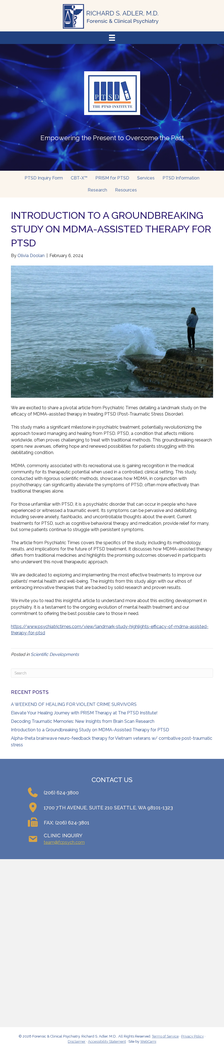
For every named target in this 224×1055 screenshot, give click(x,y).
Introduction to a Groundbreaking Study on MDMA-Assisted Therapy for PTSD (90, 729)
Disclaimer (77, 1041)
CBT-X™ (79, 178)
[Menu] (112, 37)
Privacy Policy (192, 1036)
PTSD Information (181, 178)
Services (146, 178)
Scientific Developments (55, 654)
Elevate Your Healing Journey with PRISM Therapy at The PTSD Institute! (84, 712)
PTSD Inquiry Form (44, 178)
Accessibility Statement (107, 1041)
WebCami (148, 1041)
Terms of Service (165, 1036)
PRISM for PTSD (112, 178)
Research (97, 190)
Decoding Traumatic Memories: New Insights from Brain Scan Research (82, 721)
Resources (126, 190)
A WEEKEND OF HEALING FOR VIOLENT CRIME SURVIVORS (74, 704)
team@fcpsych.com (64, 842)
